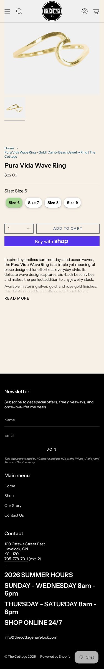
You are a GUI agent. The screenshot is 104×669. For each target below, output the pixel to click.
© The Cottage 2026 (20, 656)
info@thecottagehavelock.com (30, 637)
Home (9, 148)
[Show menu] (7, 11)
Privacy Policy (84, 459)
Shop (9, 495)
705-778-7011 (16, 558)
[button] (19, 11)
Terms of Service (15, 462)
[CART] (96, 11)
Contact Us (14, 515)
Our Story (12, 505)
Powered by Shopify (55, 656)
